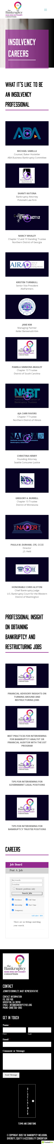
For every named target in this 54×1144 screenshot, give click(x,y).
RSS (41, 916)
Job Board (16, 864)
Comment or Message (14, 1051)
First (5, 1034)
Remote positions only (25, 889)
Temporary (18, 910)
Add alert (34, 916)
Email (6, 1040)
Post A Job (16, 870)
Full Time (32, 900)
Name (6, 1025)
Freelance (18, 900)
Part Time (32, 905)
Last (30, 1034)
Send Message (11, 1075)
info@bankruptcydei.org (21, 1004)
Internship (18, 905)
